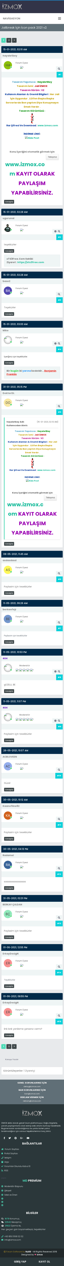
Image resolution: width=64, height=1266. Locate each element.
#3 (59, 300)
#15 (59, 1021)
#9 (59, 726)
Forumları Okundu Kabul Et (17, 1166)
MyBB (28, 1251)
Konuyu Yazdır (11, 1059)
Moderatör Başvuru (13, 1186)
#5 (59, 412)
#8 (59, 677)
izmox (40, 1254)
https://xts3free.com (30, 262)
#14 (59, 972)
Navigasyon (11, 18)
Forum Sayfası (11, 1149)
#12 (59, 874)
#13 (59, 923)
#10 (59, 775)
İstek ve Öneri (10, 1194)
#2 (59, 237)
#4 (59, 349)
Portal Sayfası (11, 1153)
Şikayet (7, 1190)
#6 (59, 579)
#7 (59, 628)
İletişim (7, 1157)
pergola (3, 1178)
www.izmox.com (48, 125)
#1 (59, 74)
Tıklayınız (52, 157)
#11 (59, 825)
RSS (6, 1170)
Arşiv (6, 1162)
